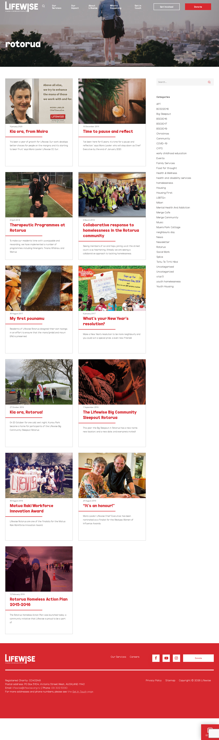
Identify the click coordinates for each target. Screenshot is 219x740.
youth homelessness (168, 281)
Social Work (163, 251)
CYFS (159, 148)
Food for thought (166, 168)
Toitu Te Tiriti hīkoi (167, 261)
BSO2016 (161, 118)
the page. (80, 691)
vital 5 (160, 276)
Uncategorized (165, 271)
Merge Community (167, 217)
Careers (134, 656)
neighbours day (165, 232)
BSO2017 (161, 123)
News (159, 237)
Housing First (164, 192)
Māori (159, 202)
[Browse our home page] (24, 659)
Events (160, 158)
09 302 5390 (59, 687)
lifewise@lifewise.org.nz (26, 687)
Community (163, 138)
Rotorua (161, 246)
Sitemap (170, 680)
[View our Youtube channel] (166, 658)
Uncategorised (165, 266)
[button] (198, 658)
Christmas (162, 133)
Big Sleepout (163, 113)
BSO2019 (161, 128)
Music (159, 222)
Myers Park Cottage (168, 227)
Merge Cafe (163, 212)
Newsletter (163, 242)
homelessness (164, 182)
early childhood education (171, 153)
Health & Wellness (166, 173)
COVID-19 (161, 143)
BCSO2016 (162, 108)
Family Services (165, 163)
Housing (161, 187)
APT (158, 103)
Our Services (118, 656)
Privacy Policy (154, 680)
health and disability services (173, 177)
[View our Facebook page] (156, 658)
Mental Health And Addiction (173, 207)
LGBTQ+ (161, 197)
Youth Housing (165, 286)
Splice (159, 256)
